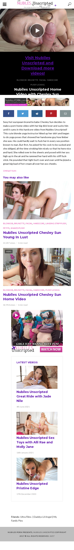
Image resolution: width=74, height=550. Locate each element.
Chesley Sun (9, 170)
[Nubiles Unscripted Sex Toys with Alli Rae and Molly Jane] (37, 423)
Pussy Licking (37, 84)
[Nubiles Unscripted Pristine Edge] (37, 469)
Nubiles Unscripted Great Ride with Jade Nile (34, 396)
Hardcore (52, 80)
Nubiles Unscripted (44, 532)
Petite (6, 228)
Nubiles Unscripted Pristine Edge (32, 486)
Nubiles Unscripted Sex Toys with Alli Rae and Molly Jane (35, 442)
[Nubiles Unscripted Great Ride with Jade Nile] (37, 377)
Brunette (33, 80)
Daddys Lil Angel (43, 516)
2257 (52, 536)
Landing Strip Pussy (55, 223)
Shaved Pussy (18, 228)
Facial (42, 80)
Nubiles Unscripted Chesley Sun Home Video (32, 297)
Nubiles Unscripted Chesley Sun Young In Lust (32, 235)
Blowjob (22, 80)
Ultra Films (26, 516)
